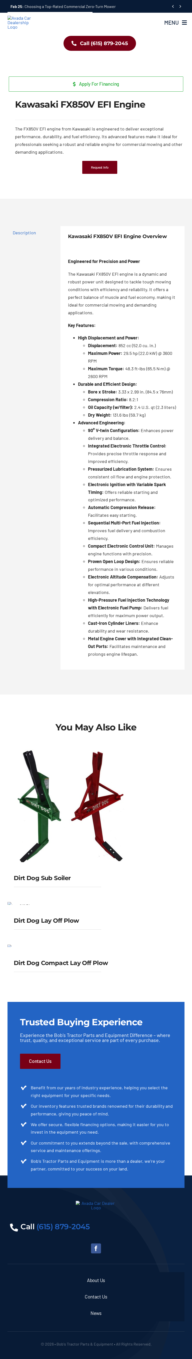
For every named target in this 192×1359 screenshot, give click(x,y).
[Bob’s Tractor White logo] (96, 1203)
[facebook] (96, 1248)
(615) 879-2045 (63, 1226)
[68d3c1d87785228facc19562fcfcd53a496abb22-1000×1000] (96, 72)
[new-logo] (22, 18)
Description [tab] (24, 232)
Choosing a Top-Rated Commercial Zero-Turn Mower (63, 6)
